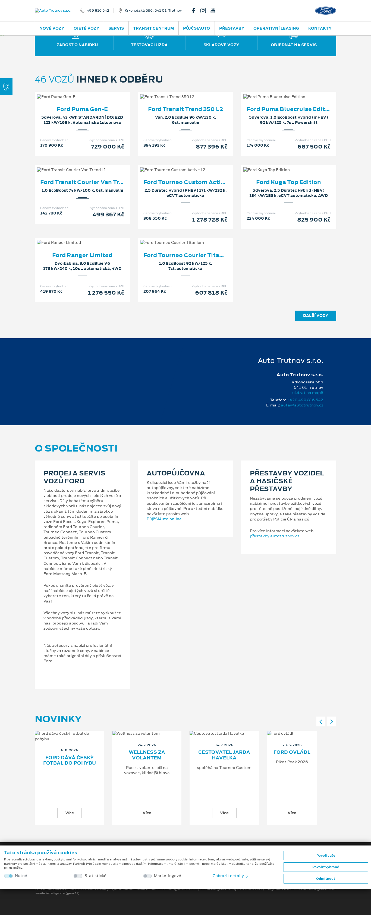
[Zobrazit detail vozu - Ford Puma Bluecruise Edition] (280, 91)
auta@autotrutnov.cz (302, 405)
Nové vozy (51, 28)
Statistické (95, 875)
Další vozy (315, 315)
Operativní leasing (276, 28)
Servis (116, 28)
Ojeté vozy (86, 28)
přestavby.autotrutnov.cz (274, 536)
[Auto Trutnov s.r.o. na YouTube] (215, 10)
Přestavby (231, 28)
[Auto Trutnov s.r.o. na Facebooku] (195, 10)
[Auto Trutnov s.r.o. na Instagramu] (205, 10)
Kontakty (320, 28)
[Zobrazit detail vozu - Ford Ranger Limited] (73, 237)
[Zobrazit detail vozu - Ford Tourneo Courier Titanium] (176, 237)
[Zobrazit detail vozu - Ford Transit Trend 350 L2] (176, 91)
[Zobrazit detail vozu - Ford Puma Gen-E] (73, 91)
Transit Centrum (153, 28)
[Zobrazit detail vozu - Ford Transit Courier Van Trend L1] (73, 164)
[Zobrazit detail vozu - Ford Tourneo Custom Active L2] (176, 164)
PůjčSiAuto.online (164, 519)
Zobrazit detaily (229, 875)
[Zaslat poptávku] (91, 91)
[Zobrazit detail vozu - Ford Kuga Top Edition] (280, 164)
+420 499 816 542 (305, 400)
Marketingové (167, 875)
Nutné (21, 875)
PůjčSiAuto (196, 28)
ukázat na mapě (307, 392)
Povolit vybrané (325, 867)
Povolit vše (325, 855)
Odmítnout (325, 878)
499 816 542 (98, 10)
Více (69, 813)
